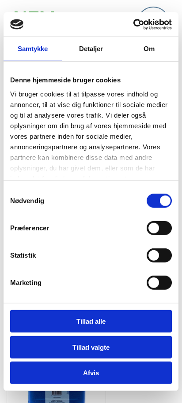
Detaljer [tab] (91, 48)
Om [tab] (149, 48)
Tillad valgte (91, 347)
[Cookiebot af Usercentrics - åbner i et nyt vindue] (133, 24)
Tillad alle (91, 321)
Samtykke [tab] (33, 48)
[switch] (159, 228)
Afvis (91, 373)
